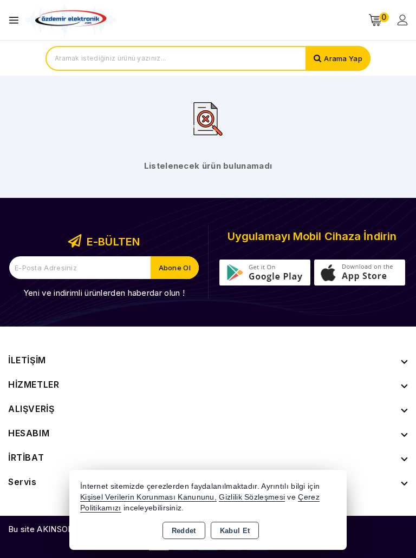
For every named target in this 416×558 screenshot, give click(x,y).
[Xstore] (71, 20)
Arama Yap (343, 58)
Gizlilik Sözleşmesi (252, 497)
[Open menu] (16, 20)
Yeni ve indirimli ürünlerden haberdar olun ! (104, 293)
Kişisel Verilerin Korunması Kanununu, (148, 497)
